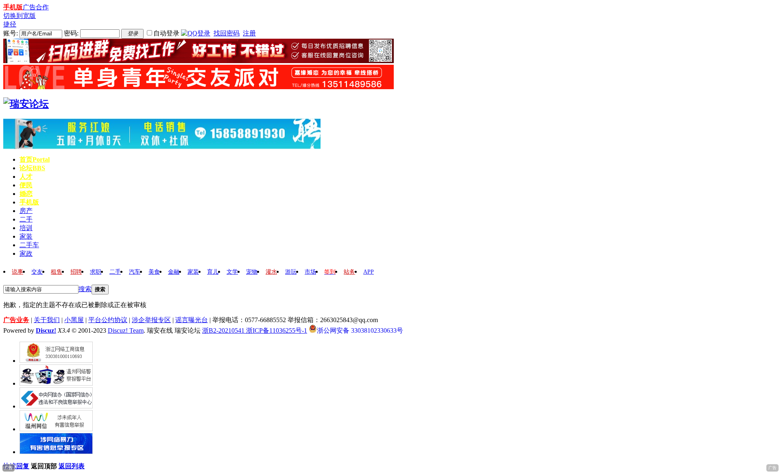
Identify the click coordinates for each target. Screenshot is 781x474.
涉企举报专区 (151, 319)
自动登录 (166, 33)
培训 (26, 227)
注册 (249, 33)
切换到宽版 (19, 15)
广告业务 (16, 319)
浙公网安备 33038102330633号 (360, 330)
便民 (26, 185)
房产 (26, 210)
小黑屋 (74, 319)
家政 (26, 253)
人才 (26, 176)
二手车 (29, 244)
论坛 (32, 168)
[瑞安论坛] (26, 104)
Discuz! (46, 330)
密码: (71, 33)
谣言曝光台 (191, 319)
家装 (26, 236)
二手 (26, 219)
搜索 (85, 288)
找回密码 (227, 33)
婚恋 (26, 193)
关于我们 (47, 319)
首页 (35, 159)
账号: (10, 33)
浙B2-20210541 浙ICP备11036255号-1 (254, 330)
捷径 (9, 24)
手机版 (13, 7)
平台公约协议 (107, 319)
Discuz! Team (126, 330)
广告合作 (36, 7)
